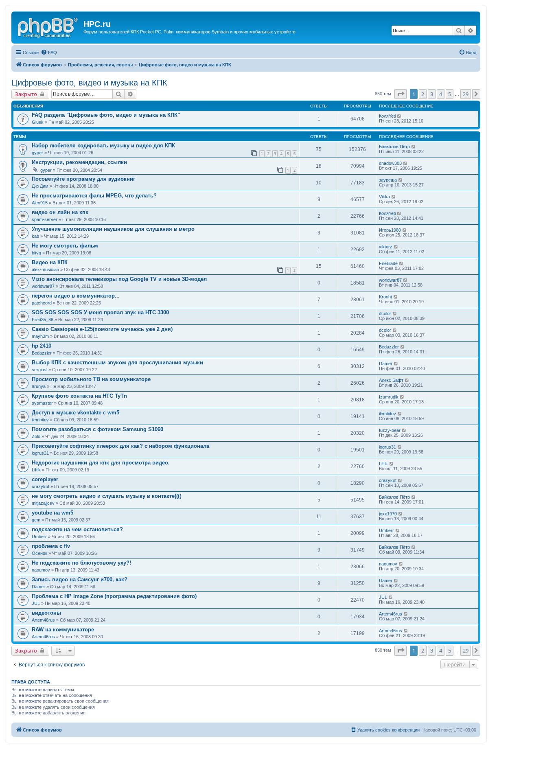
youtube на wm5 (52, 513)
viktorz (385, 246)
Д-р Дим (40, 186)
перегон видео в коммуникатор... (76, 296)
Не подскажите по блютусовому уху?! (81, 563)
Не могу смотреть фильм (65, 246)
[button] (400, 94)
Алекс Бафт (391, 380)
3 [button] (431, 94)
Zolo (36, 436)
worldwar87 (43, 286)
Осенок (39, 553)
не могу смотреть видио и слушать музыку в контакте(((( (106, 496)
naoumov (41, 569)
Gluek (38, 122)
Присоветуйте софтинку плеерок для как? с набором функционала (120, 446)
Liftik (36, 469)
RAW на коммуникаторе (63, 629)
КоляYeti (387, 116)
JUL (36, 603)
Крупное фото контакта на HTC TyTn (79, 396)
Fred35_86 (42, 319)
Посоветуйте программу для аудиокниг (83, 179)
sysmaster (42, 403)
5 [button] (449, 94)
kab (35, 236)
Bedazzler (42, 352)
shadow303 (390, 163)
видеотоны (46, 613)
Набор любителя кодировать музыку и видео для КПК (103, 145)
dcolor (385, 313)
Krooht (385, 296)
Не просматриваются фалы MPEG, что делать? (94, 196)
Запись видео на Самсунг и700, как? (79, 579)
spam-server (44, 219)
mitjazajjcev (43, 503)
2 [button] (422, 94)
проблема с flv (51, 546)
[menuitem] (49, 52)
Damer (385, 363)
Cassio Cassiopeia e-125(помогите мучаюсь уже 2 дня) (102, 329)
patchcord (42, 302)
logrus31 (40, 453)
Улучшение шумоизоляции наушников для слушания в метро (113, 229)
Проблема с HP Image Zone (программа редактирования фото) (114, 596)
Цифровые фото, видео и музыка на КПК (89, 82)
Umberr (39, 536)
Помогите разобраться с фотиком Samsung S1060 (97, 429)
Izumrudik (388, 396)
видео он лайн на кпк (60, 212)
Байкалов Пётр (394, 146)
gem (36, 519)
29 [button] (465, 94)
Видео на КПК (50, 262)
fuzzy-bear (390, 430)
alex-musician (45, 269)
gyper (37, 152)
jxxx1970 (388, 513)
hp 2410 (41, 346)
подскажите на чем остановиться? (77, 529)
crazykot (40, 486)
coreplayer (45, 479)
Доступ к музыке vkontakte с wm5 (75, 413)
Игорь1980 (390, 230)
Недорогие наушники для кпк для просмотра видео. (101, 463)
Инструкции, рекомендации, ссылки (79, 162)
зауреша (388, 179)
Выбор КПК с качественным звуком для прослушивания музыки (117, 362)
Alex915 (40, 202)
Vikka (384, 196)
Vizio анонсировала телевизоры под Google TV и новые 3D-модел (119, 279)
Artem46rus (43, 620)
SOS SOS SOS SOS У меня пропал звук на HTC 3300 (100, 312)
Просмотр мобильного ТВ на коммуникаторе (91, 379)
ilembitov (40, 419)
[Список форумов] (48, 26)
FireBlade (388, 263)
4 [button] (440, 94)
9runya (39, 386)
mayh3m (40, 336)
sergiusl (39, 369)
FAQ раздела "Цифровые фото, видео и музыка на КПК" (106, 115)
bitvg (36, 252)
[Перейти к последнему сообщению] (399, 116)
